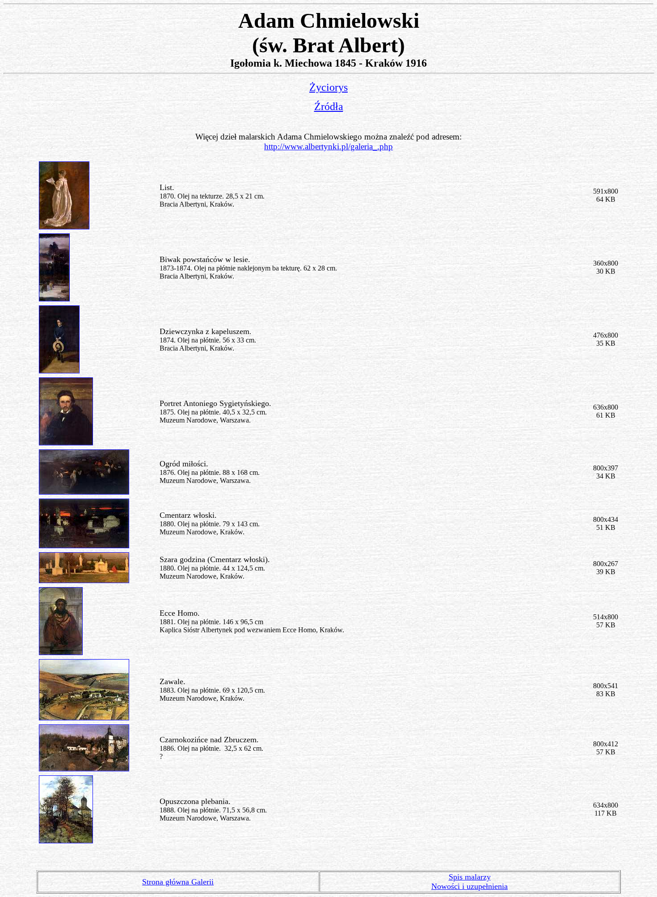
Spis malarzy (470, 876)
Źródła (328, 106)
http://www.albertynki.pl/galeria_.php (328, 146)
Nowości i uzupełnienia (469, 886)
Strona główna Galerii (178, 881)
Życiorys (328, 87)
